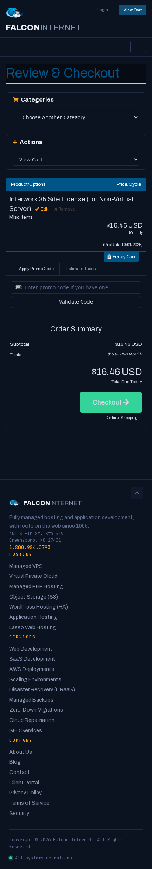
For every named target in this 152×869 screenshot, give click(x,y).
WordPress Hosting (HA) (38, 607)
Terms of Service (29, 803)
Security (19, 813)
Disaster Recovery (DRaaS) (42, 689)
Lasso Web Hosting (32, 627)
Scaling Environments (35, 679)
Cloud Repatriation (32, 720)
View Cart (133, 10)
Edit (43, 209)
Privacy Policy (25, 792)
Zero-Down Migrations (36, 710)
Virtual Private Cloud (33, 576)
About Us (20, 752)
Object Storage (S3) (33, 597)
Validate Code (76, 301)
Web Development (30, 649)
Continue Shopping (121, 418)
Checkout (108, 402)
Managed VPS (26, 566)
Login (102, 9)
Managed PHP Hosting (36, 586)
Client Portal (24, 782)
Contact (19, 772)
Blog (15, 762)
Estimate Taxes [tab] (81, 268)
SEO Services (25, 730)
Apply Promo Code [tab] (36, 268)
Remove (66, 209)
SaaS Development (32, 659)
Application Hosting (33, 617)
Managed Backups (31, 700)
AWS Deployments (31, 669)
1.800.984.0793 (30, 547)
